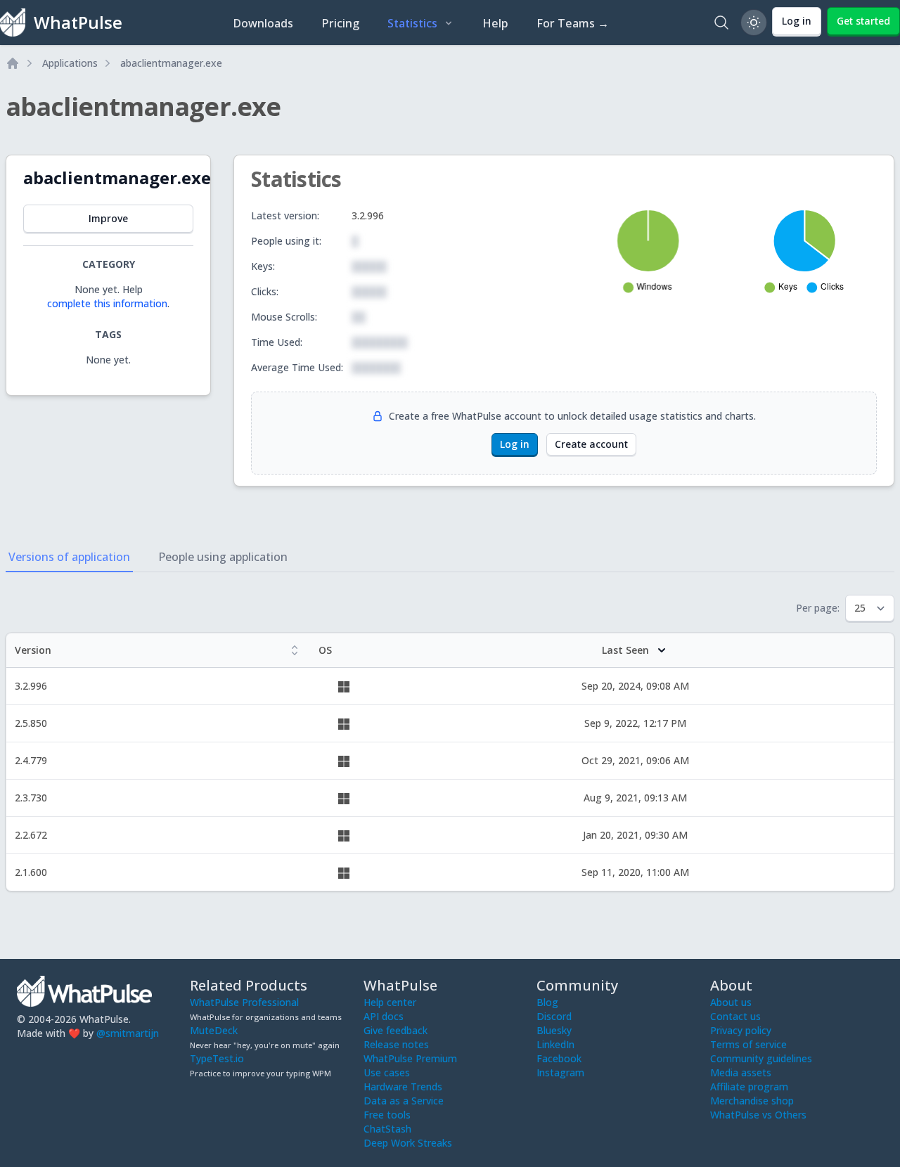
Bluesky (554, 1030)
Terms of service (748, 1044)
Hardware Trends (403, 1086)
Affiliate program (749, 1086)
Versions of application (69, 557)
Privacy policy (740, 1030)
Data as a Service (404, 1100)
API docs (384, 1016)
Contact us (735, 1016)
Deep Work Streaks (408, 1142)
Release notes (396, 1044)
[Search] (721, 22)
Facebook (558, 1058)
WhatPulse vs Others (758, 1114)
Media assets (740, 1072)
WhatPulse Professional (244, 1002)
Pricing (340, 23)
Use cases (387, 1072)
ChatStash (387, 1128)
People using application (223, 557)
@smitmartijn (127, 1033)
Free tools (387, 1114)
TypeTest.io (217, 1058)
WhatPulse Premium (410, 1058)
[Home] (13, 63)
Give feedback (396, 1030)
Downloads (263, 23)
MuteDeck (214, 1030)
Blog (547, 1002)
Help (495, 23)
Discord (554, 1016)
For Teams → (572, 23)
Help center (390, 1002)
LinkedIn (555, 1044)
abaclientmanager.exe (171, 63)
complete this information (107, 303)
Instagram (560, 1072)
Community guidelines (761, 1058)
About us (731, 1002)
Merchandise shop (752, 1100)
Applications (70, 63)
